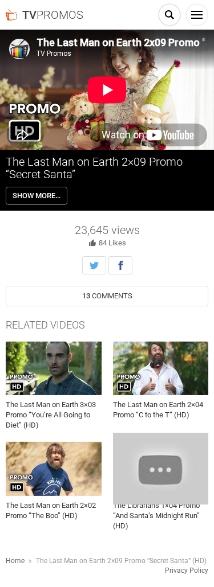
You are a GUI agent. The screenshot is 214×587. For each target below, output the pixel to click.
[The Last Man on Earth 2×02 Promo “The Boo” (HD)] (54, 468)
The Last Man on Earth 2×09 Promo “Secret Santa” (94, 168)
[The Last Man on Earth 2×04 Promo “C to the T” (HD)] (161, 368)
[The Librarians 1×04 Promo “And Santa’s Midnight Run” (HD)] (161, 468)
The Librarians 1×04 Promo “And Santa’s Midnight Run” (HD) (156, 515)
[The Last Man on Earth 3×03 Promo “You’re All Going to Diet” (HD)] (54, 368)
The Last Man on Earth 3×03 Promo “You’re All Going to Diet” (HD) (51, 414)
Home (15, 561)
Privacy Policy (186, 570)
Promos (52, 14)
